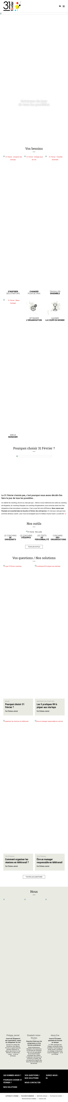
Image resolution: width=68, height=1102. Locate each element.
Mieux (13, 436)
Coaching (58, 537)
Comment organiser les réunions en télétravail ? (17, 861)
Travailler (55, 292)
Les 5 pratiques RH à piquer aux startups (47, 706)
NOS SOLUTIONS (10, 1087)
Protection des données (29, 1098)
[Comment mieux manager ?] (13, 366)
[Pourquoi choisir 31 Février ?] (18, 631)
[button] (64, 6)
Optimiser (34, 319)
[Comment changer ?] (34, 222)
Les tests (42, 537)
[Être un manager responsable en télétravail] (50, 787)
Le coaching (10, 537)
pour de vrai (34, 292)
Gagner (55, 319)
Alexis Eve (55, 1035)
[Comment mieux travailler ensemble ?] (55, 222)
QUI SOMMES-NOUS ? (12, 1075)
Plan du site (42, 1098)
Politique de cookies (56, 1096)
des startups (13, 292)
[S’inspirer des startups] (13, 222)
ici (65, 514)
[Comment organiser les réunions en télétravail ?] (18, 787)
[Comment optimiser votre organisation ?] (34, 307)
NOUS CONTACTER (32, 1082)
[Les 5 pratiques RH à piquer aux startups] (50, 631)
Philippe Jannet (12, 1035)
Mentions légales (42, 1096)
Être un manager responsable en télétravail (49, 861)
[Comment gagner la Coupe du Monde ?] (55, 307)
